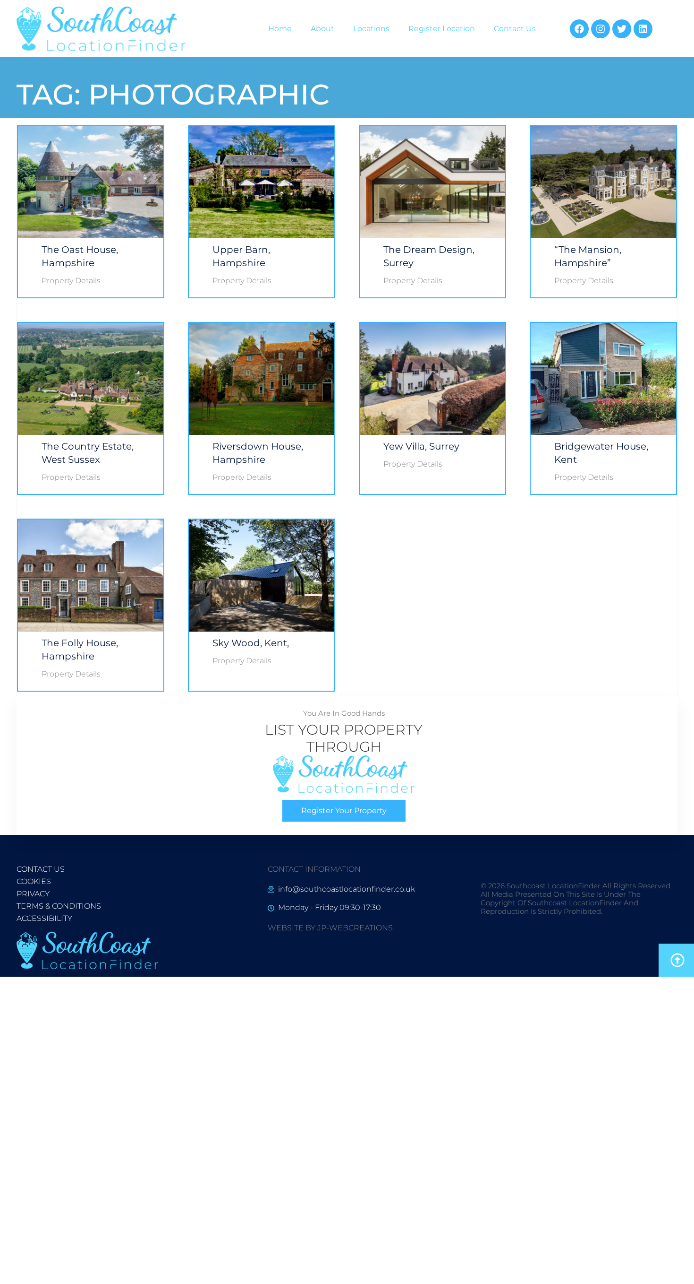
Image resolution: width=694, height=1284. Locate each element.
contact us (41, 869)
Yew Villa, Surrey (421, 446)
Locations (371, 28)
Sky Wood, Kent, (250, 643)
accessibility (44, 918)
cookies (34, 881)
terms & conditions (59, 906)
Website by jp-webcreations (330, 927)
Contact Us (515, 28)
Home (280, 28)
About (322, 28)
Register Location (441, 28)
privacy (33, 893)
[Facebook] (579, 28)
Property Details (71, 280)
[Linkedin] (643, 28)
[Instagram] (600, 28)
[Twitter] (621, 28)
